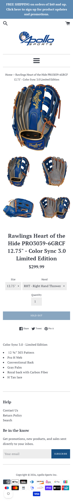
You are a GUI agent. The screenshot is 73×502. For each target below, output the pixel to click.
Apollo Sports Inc (46, 474)
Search (7, 420)
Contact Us (10, 410)
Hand (44, 279)
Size (13, 279)
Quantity (36, 295)
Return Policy (12, 415)
